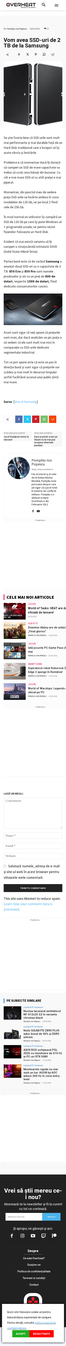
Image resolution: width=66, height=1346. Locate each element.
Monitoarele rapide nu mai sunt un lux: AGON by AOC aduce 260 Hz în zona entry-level (41, 1074)
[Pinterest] (35, 54)
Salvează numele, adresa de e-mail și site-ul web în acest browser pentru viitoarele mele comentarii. (32, 872)
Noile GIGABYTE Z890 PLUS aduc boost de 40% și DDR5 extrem (41, 1034)
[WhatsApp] (44, 54)
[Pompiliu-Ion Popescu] (19, 485)
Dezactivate (41, 1333)
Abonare (51, 1216)
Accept (21, 1333)
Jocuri (32, 604)
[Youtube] (38, 509)
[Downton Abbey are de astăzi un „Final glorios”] (15, 630)
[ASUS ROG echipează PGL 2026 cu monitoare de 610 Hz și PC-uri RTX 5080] (12, 1051)
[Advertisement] (33, 555)
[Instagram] (22, 1236)
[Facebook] (19, 54)
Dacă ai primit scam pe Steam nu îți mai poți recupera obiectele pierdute (46, 441)
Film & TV (33, 623)
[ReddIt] (52, 54)
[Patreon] (54, 1236)
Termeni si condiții (34, 1278)
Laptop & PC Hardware (33, 1007)
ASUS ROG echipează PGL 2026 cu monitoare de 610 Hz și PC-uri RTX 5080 (42, 1053)
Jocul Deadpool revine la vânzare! (16, 438)
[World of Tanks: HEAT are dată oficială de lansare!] (15, 611)
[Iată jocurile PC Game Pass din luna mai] (15, 651)
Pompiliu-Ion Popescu (17, 28)
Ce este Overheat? (34, 1258)
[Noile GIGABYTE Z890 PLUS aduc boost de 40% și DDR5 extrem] (12, 1032)
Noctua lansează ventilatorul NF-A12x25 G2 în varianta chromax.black (42, 1014)
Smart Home (35, 664)
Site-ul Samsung (25, 401)
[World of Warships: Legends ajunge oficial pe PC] (15, 691)
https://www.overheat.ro (42, 469)
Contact (33, 1284)
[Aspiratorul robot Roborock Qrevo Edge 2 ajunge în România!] (15, 671)
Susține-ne (34, 1264)
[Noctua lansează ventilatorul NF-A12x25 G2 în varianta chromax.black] (12, 1013)
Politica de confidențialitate (33, 1271)
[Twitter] (27, 54)
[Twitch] (43, 1236)
